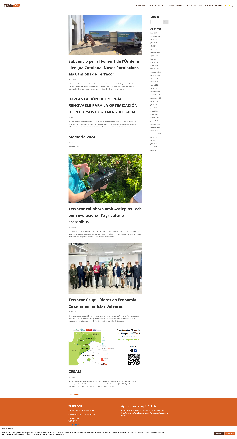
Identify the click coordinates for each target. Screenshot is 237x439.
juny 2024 (153, 59)
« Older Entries (74, 394)
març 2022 (154, 114)
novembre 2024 (155, 52)
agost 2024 (154, 56)
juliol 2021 (153, 140)
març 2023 (154, 82)
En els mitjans (191, 5)
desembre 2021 (155, 124)
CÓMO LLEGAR (74, 425)
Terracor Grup (139, 5)
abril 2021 (153, 150)
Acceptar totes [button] (230, 433)
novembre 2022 (155, 95)
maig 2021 (154, 147)
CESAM (75, 371)
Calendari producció (175, 5)
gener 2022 (154, 121)
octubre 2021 (155, 131)
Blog (200, 5)
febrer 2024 (154, 69)
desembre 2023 (155, 72)
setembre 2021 (155, 134)
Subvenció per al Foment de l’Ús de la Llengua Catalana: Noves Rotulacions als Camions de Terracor (104, 68)
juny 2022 (153, 108)
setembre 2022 (155, 98)
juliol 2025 (153, 39)
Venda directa (160, 5)
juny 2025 (153, 43)
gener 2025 (154, 49)
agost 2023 (154, 79)
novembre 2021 (155, 127)
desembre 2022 (155, 92)
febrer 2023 (154, 85)
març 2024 (154, 65)
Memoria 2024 (82, 136)
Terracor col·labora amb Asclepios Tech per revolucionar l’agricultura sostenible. (105, 215)
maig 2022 (154, 111)
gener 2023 (154, 88)
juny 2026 (153, 33)
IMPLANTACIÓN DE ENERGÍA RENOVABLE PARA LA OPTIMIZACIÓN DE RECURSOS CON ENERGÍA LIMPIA (103, 105)
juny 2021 (153, 144)
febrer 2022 (154, 118)
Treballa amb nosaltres (213, 5)
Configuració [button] (218, 433)
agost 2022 (154, 101)
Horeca (150, 5)
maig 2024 (154, 62)
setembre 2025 (155, 36)
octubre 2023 (155, 75)
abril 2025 (153, 46)
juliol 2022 (153, 105)
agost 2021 (154, 137)
